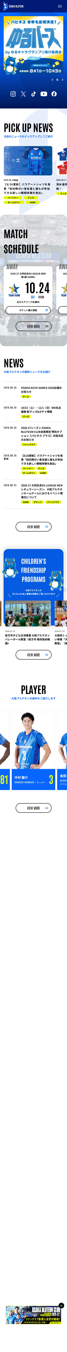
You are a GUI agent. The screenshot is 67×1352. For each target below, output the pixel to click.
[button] (59, 6)
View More (33, 326)
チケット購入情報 (28, 310)
